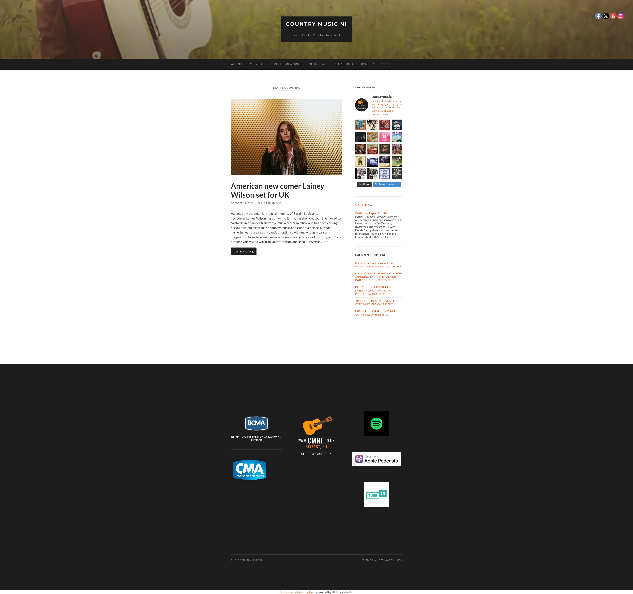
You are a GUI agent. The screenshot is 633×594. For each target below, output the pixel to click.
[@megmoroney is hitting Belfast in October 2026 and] (384, 137)
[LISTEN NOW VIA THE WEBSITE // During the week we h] (360, 137)
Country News (316, 64)
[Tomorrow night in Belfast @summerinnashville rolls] (372, 149)
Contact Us (367, 64)
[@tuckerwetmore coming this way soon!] (360, 161)
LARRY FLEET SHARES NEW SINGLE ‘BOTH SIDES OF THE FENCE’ (376, 312)
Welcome (237, 64)
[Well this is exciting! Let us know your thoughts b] (384, 173)
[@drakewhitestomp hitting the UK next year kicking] (372, 137)
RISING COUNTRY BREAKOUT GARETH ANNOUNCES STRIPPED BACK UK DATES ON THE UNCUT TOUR (378, 277)
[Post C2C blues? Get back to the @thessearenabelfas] (360, 125)
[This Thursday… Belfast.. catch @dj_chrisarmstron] (397, 173)
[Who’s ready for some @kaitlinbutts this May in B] (384, 125)
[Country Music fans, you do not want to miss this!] (372, 173)
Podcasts (255, 64)
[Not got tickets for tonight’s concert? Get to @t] (360, 173)
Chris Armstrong (269, 203)
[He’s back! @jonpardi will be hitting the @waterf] (360, 149)
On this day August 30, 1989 (371, 213)
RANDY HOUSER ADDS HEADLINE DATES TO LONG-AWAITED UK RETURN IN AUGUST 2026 (375, 290)
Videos (385, 64)
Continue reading (244, 251)
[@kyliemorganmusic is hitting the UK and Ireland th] (397, 149)
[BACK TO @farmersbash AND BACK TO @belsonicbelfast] (397, 137)
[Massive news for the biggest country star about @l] (384, 161)
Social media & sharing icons (298, 592)
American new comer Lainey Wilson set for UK (277, 190)
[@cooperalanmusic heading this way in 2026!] (384, 149)
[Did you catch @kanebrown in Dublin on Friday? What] (397, 161)
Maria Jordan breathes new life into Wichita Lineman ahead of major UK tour (378, 264)
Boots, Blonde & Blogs (285, 64)
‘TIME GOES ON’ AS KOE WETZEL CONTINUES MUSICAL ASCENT (374, 302)
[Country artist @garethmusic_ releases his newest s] (372, 125)
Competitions (344, 64)
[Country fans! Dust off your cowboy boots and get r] (397, 125)
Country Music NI (316, 24)
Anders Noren (384, 560)
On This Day (365, 205)
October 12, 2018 (242, 203)
